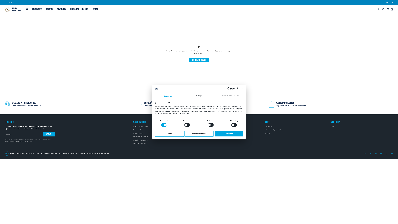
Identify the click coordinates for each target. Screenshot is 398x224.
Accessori (49, 9)
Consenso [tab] (168, 96)
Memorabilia (61, 9)
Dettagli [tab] (199, 96)
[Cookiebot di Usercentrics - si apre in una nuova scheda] (229, 88)
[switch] (187, 125)
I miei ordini (269, 126)
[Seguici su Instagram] (376, 154)
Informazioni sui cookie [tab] (230, 96)
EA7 (27, 9)
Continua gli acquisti (199, 60)
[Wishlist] (388, 9)
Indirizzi (267, 133)
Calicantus (89, 153)
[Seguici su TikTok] (387, 154)
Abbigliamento (37, 9)
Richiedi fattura (138, 133)
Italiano (388, 2)
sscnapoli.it (9, 2)
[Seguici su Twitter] (370, 154)
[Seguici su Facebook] (365, 154)
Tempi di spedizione (140, 143)
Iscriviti (48, 134)
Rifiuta (169, 134)
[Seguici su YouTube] (381, 154)
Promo (95, 9)
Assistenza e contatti (140, 137)
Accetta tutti (228, 134)
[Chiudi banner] (242, 89)
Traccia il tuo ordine (140, 126)
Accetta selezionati (199, 134)
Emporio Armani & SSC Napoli (79, 9)
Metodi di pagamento (140, 140)
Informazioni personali (273, 130)
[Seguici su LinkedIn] (392, 154)
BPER (332, 126)
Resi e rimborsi (138, 130)
